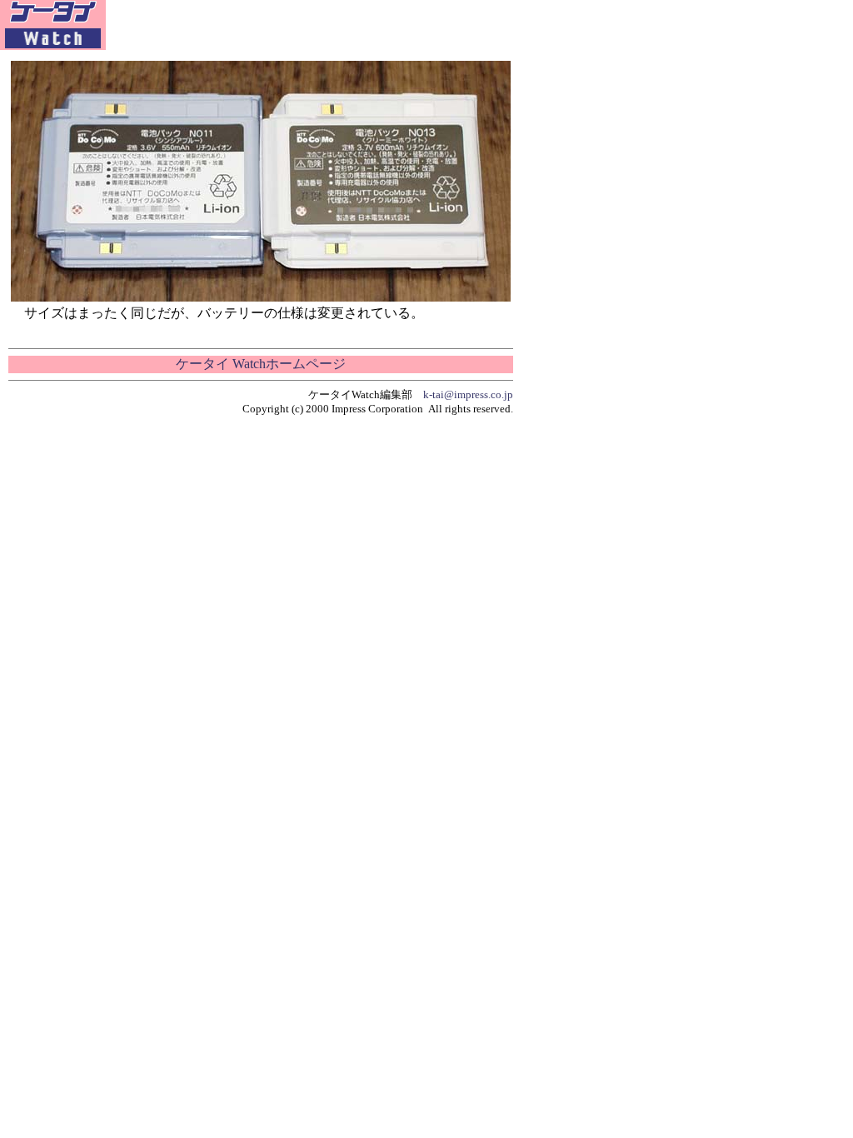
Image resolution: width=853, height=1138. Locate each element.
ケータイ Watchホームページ (261, 364)
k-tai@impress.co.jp (468, 394)
